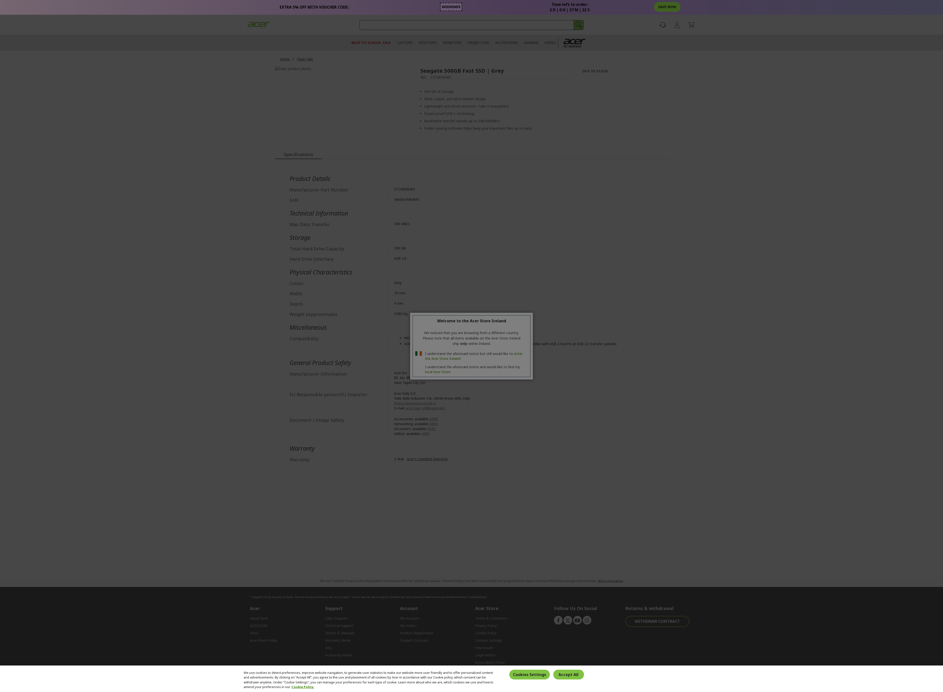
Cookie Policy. (302, 687)
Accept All (568, 674)
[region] (471, 678)
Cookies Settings (529, 674)
